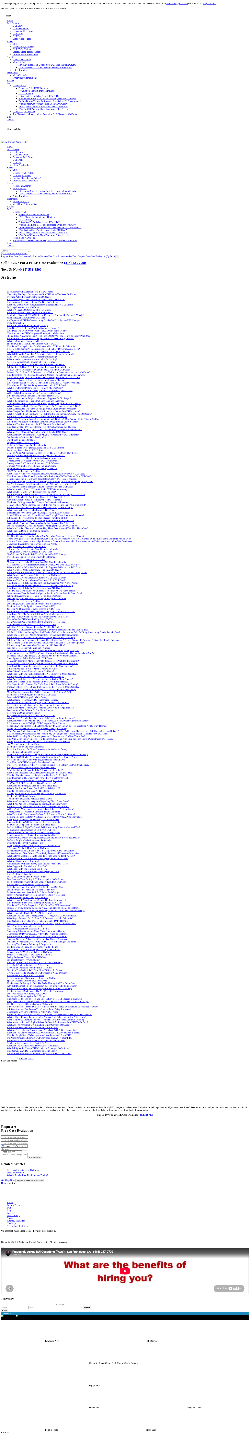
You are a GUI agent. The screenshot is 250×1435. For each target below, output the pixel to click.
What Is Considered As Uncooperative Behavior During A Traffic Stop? (40, 507)
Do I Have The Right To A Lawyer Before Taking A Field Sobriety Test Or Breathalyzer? (48, 765)
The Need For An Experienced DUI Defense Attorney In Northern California (42, 655)
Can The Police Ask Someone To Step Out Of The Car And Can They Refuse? (43, 453)
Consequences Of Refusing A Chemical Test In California (33, 811)
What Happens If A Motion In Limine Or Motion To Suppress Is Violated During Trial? (47, 572)
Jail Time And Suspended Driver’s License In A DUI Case (33, 609)
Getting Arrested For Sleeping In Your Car (26, 546)
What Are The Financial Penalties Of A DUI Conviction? (33, 1045)
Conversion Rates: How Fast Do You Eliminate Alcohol (32, 544)
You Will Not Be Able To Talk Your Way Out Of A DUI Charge (36, 554)
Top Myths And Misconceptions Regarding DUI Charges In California (45, 114)
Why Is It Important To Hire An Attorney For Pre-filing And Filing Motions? (42, 986)
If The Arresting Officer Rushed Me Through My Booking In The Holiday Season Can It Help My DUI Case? (57, 733)
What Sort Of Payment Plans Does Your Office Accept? (44, 109)
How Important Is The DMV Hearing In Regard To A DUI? (34, 902)
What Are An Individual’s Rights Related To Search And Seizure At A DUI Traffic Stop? (47, 1022)
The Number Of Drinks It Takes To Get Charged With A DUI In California (41, 850)
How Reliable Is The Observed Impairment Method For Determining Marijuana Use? (46, 375)
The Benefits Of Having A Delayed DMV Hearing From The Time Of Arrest (42, 757)
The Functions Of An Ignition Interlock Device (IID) (31, 606)
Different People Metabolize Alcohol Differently (29, 840)
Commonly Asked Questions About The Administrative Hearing (36, 931)
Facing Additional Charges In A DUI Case (26, 957)
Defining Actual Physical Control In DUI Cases (28, 297)
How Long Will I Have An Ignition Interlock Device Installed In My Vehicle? (42, 421)
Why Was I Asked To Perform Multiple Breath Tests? (31, 767)
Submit (87, 1308)
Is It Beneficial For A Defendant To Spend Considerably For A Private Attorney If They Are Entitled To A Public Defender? (63, 640)
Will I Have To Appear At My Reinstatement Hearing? (32, 356)
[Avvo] (128, 1194)
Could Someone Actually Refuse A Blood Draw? (29, 798)
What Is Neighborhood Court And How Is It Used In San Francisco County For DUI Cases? (49, 414)
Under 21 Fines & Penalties (19, 874)
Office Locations (20, 70)
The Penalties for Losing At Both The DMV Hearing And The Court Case (41, 983)
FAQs (9, 83)
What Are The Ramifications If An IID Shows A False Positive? (36, 424)
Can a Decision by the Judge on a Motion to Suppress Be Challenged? (39, 398)
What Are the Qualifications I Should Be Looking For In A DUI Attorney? (41, 637)
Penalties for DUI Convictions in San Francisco (28, 648)
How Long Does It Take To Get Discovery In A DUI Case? (34, 588)
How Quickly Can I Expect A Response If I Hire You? (43, 106)
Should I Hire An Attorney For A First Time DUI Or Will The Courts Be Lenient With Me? (48, 336)
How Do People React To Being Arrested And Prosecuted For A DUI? (39, 1035)
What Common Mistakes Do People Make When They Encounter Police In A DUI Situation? (49, 1014)
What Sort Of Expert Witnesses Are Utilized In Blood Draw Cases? (38, 806)
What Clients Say (21, 75)
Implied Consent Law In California (23, 442)
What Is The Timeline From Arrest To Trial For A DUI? (32, 1027)
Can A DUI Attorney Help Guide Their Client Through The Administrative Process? (45, 515)
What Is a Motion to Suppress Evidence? (25, 341)
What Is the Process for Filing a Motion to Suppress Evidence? (35, 401)
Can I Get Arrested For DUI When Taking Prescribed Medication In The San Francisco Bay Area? (52, 653)
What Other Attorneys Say (25, 78)
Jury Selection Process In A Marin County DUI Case (31, 715)
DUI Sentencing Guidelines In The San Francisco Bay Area (34, 705)
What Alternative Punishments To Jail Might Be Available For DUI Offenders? (43, 434)
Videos (10, 41)
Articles (10, 80)
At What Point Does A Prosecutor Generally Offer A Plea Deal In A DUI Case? (43, 564)
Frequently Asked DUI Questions (34, 88)
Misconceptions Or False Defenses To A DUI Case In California (36, 562)
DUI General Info (21, 28)
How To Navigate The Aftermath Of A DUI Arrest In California (36, 299)
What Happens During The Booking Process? (28, 531)
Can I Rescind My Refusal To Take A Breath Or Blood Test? (35, 770)
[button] (52, 1341)
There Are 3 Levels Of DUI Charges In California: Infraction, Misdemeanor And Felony (47, 754)
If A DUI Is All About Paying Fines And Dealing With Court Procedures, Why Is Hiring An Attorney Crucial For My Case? (63, 632)
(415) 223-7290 (209, 3)
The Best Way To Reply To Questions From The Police (32, 947)
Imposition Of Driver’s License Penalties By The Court (32, 468)
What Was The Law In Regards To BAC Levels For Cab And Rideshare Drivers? (44, 429)
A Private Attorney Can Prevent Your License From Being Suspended (39, 1009)
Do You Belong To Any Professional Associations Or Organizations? (50, 101)
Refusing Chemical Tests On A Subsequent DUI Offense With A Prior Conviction (44, 817)
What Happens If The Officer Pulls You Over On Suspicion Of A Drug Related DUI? (46, 494)
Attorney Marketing (16, 1220)
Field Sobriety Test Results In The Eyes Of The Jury (31, 889)
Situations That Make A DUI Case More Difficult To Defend (34, 970)
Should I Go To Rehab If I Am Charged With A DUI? (31, 343)
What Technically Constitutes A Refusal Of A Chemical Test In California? (41, 814)
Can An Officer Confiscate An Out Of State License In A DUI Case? (38, 369)
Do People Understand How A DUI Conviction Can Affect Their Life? (39, 1038)
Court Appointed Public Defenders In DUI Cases (29, 658)
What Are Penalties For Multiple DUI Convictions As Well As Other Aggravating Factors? (48, 720)
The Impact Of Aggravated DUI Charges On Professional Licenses (37, 502)
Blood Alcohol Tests (22, 39)
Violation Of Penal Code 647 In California (26, 445)
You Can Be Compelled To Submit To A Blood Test (31, 824)
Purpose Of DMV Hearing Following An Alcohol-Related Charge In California (43, 908)
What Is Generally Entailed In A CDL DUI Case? (29, 913)
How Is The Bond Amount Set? (21, 533)
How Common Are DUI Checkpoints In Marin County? (32, 1051)
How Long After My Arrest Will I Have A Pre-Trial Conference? (36, 614)
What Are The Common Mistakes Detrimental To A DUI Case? (36, 580)
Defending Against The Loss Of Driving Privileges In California (36, 598)
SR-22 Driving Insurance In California (24, 471)
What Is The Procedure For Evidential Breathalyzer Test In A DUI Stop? (40, 772)
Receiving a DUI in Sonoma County (23, 713)
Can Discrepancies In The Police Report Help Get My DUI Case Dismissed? (42, 479)
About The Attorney (22, 59)
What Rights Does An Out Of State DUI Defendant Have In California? (40, 918)
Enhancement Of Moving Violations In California (29, 952)
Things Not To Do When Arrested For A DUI (39, 96)
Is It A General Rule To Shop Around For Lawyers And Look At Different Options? (45, 642)
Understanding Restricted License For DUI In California (32, 302)
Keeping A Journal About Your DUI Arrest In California (32, 978)
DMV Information (15, 323)
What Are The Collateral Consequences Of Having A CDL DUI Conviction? (42, 915)
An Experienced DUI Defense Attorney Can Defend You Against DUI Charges (43, 320)
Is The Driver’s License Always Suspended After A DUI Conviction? (38, 351)
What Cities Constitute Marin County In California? (30, 671)
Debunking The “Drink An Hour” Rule (25, 843)
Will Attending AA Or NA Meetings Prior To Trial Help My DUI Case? (39, 390)
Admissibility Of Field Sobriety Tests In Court (28, 884)
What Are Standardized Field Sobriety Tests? (27, 861)
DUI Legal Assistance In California (23, 307)
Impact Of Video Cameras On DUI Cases (26, 559)
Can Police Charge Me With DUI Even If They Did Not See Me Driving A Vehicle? (45, 315)
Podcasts (11, 1213)
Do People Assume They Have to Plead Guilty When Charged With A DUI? (42, 484)
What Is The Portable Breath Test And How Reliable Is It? (33, 788)
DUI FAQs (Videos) (22, 49)
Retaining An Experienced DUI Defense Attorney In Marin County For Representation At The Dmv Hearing (56, 726)
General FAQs (19, 85)
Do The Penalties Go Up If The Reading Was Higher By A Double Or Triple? (42, 525)
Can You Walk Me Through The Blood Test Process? (31, 783)
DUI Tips (17, 36)
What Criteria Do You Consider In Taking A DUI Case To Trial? (36, 577)
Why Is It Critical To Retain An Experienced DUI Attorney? (34, 499)
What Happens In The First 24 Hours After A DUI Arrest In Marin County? (41, 674)
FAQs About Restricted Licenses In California (28, 928)
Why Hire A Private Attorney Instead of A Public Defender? (34, 627)
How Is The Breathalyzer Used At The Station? (28, 791)
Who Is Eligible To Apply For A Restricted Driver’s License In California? (41, 354)
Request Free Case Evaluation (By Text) (58, 256)
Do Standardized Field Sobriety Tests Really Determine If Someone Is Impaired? (44, 853)
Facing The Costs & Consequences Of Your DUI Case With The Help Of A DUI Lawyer (48, 1001)
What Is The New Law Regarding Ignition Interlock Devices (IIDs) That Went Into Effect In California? (54, 419)
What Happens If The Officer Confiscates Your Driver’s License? (37, 936)
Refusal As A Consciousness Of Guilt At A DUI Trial (31, 830)
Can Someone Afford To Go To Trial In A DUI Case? (31, 624)
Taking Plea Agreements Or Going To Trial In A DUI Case (34, 596)
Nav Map (11, 1223)
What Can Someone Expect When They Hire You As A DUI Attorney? (39, 988)
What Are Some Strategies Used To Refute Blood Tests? (32, 785)
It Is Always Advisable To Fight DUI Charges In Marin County (36, 723)
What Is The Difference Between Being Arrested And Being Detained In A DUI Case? (46, 1017)
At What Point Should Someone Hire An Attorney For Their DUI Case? (40, 486)
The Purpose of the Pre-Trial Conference (25, 746)
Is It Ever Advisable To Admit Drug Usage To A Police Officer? (36, 497)
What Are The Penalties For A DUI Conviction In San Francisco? (37, 416)
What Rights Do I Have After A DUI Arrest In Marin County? (35, 676)
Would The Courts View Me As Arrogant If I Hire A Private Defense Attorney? (43, 635)
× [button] (1, 1318)
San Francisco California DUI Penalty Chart (27, 437)
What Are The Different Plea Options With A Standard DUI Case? (37, 432)
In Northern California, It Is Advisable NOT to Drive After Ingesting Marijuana (43, 650)
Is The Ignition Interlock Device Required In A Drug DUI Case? (36, 793)
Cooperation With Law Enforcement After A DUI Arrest (32, 1012)
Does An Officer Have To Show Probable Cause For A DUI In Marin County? (43, 687)
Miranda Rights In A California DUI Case (26, 317)
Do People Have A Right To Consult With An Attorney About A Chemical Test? (43, 827)
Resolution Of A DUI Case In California (25, 975)
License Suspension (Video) (25, 54)
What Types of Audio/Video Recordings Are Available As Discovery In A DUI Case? (46, 473)
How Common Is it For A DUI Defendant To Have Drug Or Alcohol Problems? (43, 382)
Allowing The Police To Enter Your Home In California (32, 549)
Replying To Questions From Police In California (29, 967)
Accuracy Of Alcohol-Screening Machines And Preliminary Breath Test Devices (43, 837)
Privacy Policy (13, 1205)
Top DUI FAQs (26, 93)
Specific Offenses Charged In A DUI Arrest (27, 980)
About (10, 57)
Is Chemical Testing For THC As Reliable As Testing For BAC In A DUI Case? (43, 377)
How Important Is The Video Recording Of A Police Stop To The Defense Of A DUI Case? (49, 476)
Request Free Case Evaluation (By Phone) (20, 256)
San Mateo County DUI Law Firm (23, 744)
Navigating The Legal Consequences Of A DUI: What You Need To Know (41, 294)
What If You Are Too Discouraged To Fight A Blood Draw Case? (37, 804)
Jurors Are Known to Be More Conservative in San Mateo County (37, 749)
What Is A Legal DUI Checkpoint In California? (29, 310)
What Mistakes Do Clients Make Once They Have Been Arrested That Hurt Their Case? (47, 528)
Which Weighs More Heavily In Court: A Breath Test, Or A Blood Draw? (40, 809)
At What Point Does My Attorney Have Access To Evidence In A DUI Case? (42, 663)
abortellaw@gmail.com (177, 3)
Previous (23, 1058)
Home (10, 20)
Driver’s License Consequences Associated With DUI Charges (35, 447)
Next (30, 1058)
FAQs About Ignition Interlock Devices (37, 91)
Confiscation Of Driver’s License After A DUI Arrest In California (37, 934)
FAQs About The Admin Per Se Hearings (26, 926)
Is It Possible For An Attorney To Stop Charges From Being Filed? (37, 518)
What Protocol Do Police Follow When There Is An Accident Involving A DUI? (43, 406)
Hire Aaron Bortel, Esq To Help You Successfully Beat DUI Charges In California (44, 999)
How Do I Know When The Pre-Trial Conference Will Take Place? (38, 616)
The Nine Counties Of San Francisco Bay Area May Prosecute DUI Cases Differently (46, 536)
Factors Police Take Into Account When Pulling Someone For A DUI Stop (41, 523)
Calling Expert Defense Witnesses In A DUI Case (29, 551)
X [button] (117, 256)
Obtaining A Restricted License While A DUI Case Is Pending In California (41, 941)
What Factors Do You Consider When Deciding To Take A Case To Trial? (41, 611)
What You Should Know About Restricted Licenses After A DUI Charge (40, 304)
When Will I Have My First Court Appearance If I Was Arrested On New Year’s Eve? (46, 736)
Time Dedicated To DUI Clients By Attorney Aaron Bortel (45, 67)
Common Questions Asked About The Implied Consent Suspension (38, 939)
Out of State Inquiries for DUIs (21, 440)
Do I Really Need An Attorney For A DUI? (27, 993)
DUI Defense (13, 23)
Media (16, 44)
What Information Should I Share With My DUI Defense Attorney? (37, 489)
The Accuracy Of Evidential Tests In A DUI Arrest (30, 291)
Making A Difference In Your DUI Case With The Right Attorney (37, 728)
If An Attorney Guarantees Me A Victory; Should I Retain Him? (36, 645)
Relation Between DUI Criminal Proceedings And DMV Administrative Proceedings (45, 910)
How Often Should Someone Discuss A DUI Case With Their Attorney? (40, 585)
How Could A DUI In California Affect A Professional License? (36, 364)
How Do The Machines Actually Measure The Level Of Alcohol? (37, 775)
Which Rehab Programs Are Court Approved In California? (34, 393)
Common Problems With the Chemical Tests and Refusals (33, 822)
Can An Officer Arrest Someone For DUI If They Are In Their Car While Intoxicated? (46, 505)
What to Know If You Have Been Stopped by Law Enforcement (36, 900)
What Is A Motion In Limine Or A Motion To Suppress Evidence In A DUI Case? (44, 567)
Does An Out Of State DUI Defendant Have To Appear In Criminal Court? (41, 923)
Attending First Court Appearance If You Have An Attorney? (34, 962)
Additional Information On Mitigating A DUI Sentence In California (38, 702)
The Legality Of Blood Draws (21, 796)
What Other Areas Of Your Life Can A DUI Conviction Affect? (36, 1040)
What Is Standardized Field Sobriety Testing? (27, 325)
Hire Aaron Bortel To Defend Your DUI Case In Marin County (47, 65)
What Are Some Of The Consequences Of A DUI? (30, 312)
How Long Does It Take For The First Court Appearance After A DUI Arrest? (42, 583)
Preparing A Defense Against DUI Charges (26, 996)
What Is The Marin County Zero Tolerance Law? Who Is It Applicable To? (41, 707)
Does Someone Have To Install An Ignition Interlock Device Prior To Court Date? (44, 593)
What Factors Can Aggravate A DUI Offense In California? (34, 575)
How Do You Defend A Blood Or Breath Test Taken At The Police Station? (41, 590)
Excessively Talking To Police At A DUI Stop (28, 965)
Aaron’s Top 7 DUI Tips (24, 111)
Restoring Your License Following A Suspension (29, 944)
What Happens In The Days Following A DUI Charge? (32, 510)
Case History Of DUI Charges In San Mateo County (31, 762)
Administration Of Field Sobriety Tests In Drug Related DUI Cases (37, 863)
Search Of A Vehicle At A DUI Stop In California (29, 954)
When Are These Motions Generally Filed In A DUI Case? (34, 570)
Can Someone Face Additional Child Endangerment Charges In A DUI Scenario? (44, 403)
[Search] (30, 251)
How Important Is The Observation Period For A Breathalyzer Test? (38, 778)
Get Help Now (35, 1158)
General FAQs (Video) (23, 46)
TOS (9, 1207)
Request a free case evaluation (29, 1180)
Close (4, 1311)
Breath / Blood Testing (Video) (27, 52)
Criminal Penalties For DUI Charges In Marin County (31, 466)
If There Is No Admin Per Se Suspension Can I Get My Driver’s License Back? (43, 349)
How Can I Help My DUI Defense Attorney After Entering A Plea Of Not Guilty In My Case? (50, 481)
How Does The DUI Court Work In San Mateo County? (33, 328)
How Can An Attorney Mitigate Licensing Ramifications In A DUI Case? (40, 520)
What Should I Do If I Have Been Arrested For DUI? (31, 492)
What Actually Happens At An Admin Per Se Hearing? (32, 359)
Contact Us (12, 1218)
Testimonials (12, 72)
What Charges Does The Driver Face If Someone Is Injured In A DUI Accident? (43, 411)
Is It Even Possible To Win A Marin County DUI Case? (32, 668)
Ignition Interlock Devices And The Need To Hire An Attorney (35, 991)
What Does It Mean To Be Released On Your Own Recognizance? (37, 681)
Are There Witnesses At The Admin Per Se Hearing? (31, 362)
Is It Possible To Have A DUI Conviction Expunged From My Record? (39, 367)
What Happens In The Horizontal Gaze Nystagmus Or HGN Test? (37, 858)
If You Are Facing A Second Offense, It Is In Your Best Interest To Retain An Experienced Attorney (52, 1006)
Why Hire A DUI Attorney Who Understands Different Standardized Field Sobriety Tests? (48, 629)
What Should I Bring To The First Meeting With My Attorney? (47, 98)
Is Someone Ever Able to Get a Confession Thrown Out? (33, 395)
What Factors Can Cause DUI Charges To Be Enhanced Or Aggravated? (40, 338)
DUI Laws (18, 26)
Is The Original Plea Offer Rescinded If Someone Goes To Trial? (36, 622)
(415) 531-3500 (31, 269)
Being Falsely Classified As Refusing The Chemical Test (33, 819)
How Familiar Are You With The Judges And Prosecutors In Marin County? (41, 689)
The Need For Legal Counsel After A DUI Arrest (29, 1004)
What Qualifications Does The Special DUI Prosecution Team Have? (38, 741)
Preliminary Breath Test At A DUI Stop (25, 450)
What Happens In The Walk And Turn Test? (27, 866)
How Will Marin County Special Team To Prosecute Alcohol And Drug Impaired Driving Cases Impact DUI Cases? (60, 739)
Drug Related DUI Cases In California (24, 601)
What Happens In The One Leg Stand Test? (27, 869)
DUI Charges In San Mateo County (23, 752)
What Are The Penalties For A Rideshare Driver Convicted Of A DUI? (39, 1025)
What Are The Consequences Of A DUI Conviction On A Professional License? (43, 1032)
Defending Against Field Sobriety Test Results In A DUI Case (35, 887)
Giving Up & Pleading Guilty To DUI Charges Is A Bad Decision (37, 973)
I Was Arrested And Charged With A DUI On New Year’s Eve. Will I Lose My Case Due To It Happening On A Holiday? (63, 731)
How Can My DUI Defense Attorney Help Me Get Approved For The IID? (41, 427)
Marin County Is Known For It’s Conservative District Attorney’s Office (40, 692)
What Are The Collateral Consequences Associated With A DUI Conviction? (42, 1030)
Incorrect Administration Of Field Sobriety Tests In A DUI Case (36, 895)
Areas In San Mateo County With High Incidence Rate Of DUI (36, 759)
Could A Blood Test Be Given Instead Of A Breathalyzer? (33, 832)
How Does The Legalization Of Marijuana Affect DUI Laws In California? (41, 346)
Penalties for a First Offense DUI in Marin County (30, 710)
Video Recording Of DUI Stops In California (27, 897)
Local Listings (13, 1215)
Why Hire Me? (19, 62)
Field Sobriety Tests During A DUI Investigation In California (35, 879)
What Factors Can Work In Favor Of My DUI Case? (43, 104)
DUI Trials (18, 33)
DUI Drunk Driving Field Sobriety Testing (26, 876)
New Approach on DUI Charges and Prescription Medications (35, 333)
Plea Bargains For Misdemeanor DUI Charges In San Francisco (36, 455)
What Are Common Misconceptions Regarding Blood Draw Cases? (38, 801)
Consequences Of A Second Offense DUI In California (32, 460)
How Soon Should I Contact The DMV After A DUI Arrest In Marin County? (42, 684)
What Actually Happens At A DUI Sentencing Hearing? (32, 700)
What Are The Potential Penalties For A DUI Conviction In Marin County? (41, 718)
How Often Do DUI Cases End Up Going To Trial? (31, 619)
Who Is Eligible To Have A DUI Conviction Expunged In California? (38, 1048)
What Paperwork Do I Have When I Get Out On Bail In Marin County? (40, 679)
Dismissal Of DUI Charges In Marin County (27, 697)
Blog (9, 117)
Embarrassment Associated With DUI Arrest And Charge (33, 892)
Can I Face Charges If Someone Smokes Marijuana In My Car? (36, 380)
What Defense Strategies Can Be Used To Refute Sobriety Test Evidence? (41, 856)
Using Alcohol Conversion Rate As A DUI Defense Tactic (33, 845)
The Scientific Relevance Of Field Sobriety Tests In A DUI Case (36, 882)
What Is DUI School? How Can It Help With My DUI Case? (35, 388)
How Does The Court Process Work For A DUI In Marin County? (37, 330)
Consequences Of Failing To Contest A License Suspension (34, 458)
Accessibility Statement (17, 1226)
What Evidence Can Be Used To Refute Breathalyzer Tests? (34, 780)
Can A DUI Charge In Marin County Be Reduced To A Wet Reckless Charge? (43, 661)
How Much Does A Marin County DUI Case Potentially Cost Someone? (40, 666)
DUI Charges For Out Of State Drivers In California (31, 557)
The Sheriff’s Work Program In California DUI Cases (31, 694)
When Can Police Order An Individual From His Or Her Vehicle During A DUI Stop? (46, 1019)
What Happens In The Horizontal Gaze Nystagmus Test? (33, 871)
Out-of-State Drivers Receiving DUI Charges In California (33, 949)
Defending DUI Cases (23, 31)
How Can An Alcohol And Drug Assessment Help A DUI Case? (36, 385)
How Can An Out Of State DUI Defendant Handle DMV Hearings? (38, 921)
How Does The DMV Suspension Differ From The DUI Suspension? (39, 905)
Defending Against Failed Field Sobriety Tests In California (34, 603)
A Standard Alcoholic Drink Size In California (28, 848)
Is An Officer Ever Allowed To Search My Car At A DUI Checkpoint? (39, 1053)
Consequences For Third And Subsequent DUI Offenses (33, 463)
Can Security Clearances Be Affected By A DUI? (29, 1043)
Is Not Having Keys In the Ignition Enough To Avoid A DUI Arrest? (38, 512)
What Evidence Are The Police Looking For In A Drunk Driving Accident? (41, 408)
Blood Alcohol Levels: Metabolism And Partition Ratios (32, 835)
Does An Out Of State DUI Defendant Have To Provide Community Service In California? (48, 372)
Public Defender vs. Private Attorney (24, 960)
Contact (10, 119)
